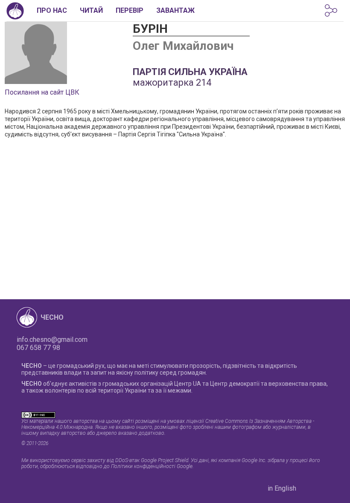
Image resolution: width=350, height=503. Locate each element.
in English (282, 488)
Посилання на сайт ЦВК (42, 92)
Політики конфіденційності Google (151, 466)
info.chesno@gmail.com (52, 339)
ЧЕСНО (52, 317)
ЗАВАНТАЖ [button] (175, 10)
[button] (331, 10)
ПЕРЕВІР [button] (129, 10)
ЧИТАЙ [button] (91, 10)
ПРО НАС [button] (52, 10)
